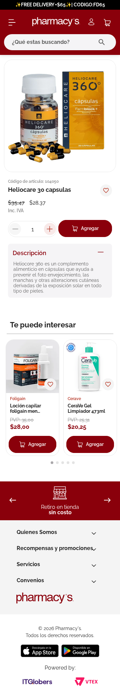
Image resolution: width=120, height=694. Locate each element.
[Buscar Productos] (103, 42)
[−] (15, 229)
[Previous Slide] (13, 501)
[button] (52, 462)
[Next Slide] (107, 501)
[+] (50, 229)
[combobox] (60, 42)
